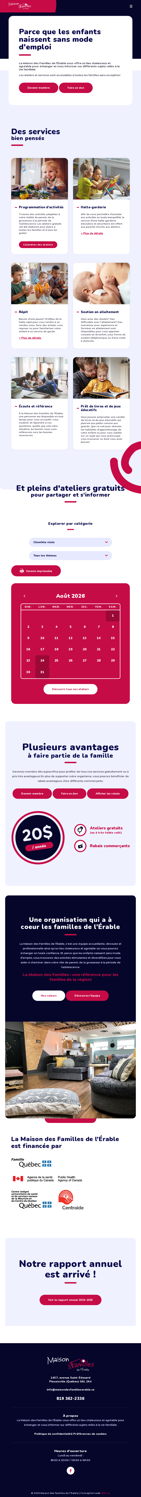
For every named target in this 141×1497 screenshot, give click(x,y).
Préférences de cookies (90, 1434)
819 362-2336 (71, 1398)
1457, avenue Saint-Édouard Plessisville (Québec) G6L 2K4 (70, 1379)
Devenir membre (39, 88)
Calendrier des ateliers (38, 244)
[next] (116, 596)
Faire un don (76, 88)
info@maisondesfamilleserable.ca (70, 1390)
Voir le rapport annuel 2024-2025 (70, 1300)
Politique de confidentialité (53, 1434)
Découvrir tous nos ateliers (70, 689)
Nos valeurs (49, 995)
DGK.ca (105, 1493)
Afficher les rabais (108, 793)
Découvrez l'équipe (87, 995)
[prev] (24, 596)
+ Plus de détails (92, 233)
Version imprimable (38, 571)
